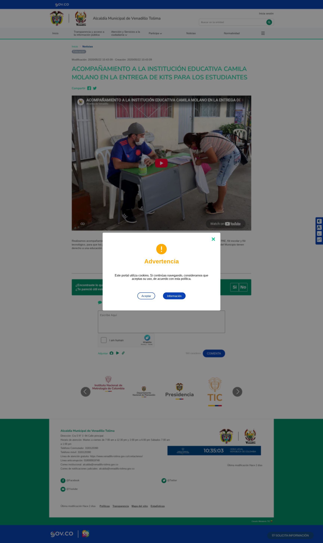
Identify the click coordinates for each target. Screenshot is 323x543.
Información (174, 295)
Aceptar (146, 295)
